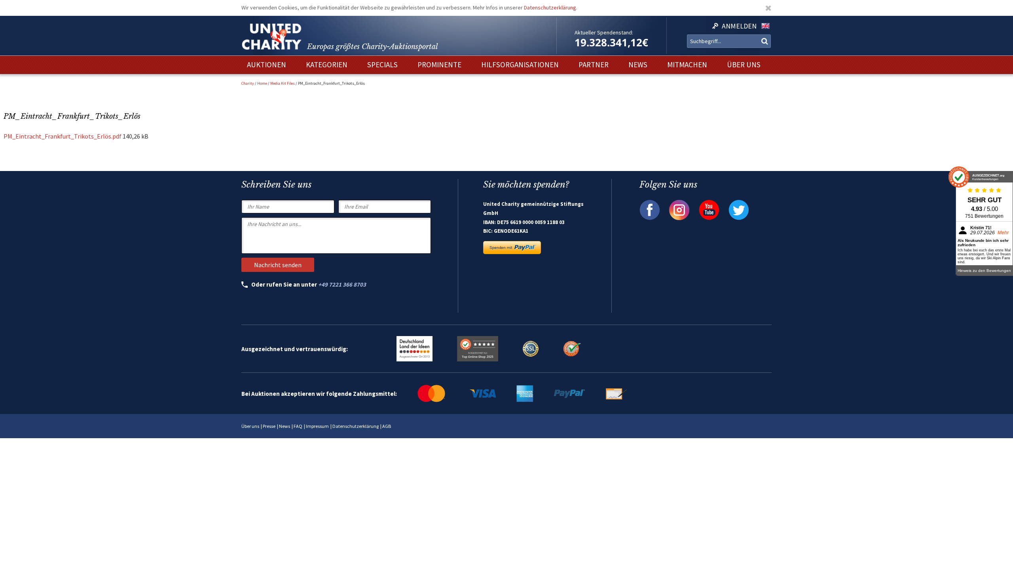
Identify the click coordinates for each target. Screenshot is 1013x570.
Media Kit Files (282, 83)
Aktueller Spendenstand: (604, 32)
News (284, 426)
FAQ (298, 426)
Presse (269, 426)
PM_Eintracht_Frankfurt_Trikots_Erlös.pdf (62, 136)
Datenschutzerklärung (550, 7)
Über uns (250, 426)
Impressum (317, 426)
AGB (386, 426)
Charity (247, 83)
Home (262, 83)
